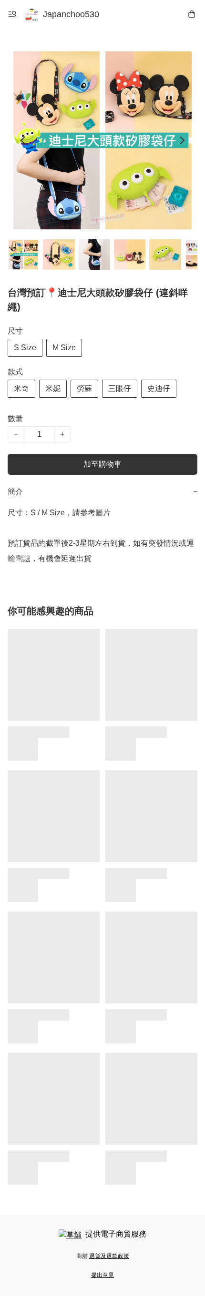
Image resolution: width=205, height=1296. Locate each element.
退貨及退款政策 (109, 1256)
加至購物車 (102, 464)
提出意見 (102, 1275)
